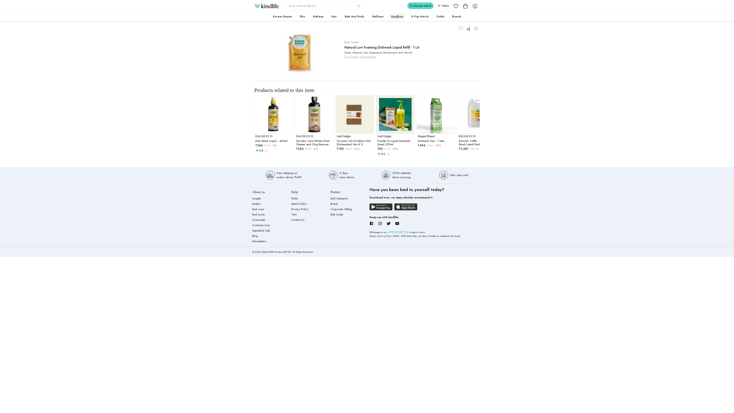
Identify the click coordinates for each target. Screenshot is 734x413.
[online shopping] (266, 5)
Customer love (261, 225)
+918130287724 (398, 232)
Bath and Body (354, 16)
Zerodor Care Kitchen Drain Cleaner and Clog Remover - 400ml (313, 142)
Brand (334, 204)
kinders (256, 204)
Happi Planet (426, 136)
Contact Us (297, 220)
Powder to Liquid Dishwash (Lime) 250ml (393, 142)
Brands (456, 16)
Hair (334, 16)
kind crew (258, 209)
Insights (256, 198)
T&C (294, 214)
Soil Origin (344, 136)
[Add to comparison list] (476, 29)
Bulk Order (336, 214)
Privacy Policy (299, 209)
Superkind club (261, 230)
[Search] (359, 6)
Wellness (377, 16)
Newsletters (259, 241)
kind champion (339, 198)
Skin (302, 16)
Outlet (440, 16)
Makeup (318, 16)
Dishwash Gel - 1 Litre (431, 141)
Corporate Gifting (341, 209)
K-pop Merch (420, 16)
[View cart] (465, 5)
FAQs (294, 198)
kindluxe (397, 16)
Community (258, 220)
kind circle (258, 214)
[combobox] (324, 6)
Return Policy (299, 204)
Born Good (351, 42)
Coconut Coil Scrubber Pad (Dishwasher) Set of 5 (353, 142)
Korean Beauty (282, 16)
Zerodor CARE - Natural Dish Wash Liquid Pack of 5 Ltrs (476, 142)
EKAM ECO (263, 136)
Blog (255, 236)
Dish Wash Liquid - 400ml (271, 141)
